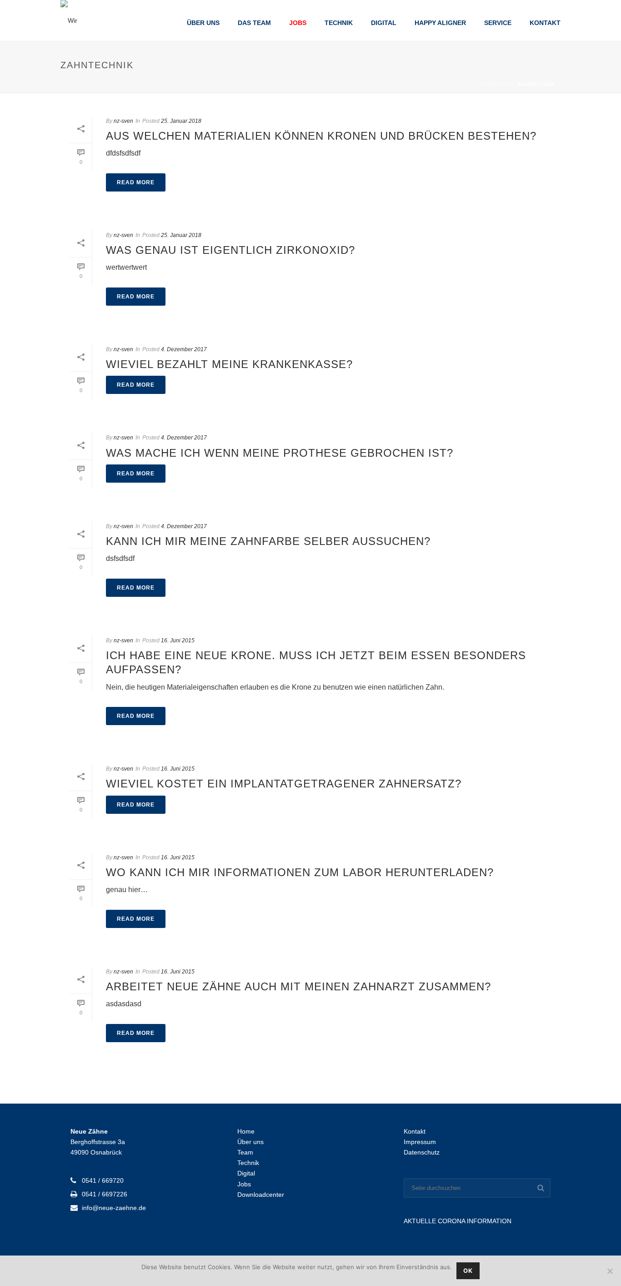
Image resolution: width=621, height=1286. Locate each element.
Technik (339, 22)
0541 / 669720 (103, 1180)
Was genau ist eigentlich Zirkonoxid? (230, 250)
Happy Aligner (440, 22)
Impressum (420, 1141)
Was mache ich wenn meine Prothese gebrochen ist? (279, 453)
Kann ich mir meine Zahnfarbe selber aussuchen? (268, 541)
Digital (383, 22)
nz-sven (123, 121)
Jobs (297, 22)
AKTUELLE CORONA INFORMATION (457, 1221)
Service (497, 22)
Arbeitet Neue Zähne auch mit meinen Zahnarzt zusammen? (298, 986)
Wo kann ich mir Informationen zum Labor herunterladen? (300, 872)
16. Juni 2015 (178, 640)
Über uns (203, 22)
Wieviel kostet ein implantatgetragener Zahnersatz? (283, 783)
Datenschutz (422, 1152)
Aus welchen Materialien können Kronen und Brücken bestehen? (321, 136)
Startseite (494, 84)
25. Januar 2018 (181, 121)
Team (245, 1152)
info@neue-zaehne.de (114, 1207)
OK (468, 1270)
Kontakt (545, 22)
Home (246, 1131)
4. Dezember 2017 (184, 349)
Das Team (254, 22)
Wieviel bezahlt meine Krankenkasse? (229, 364)
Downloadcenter (260, 1194)
